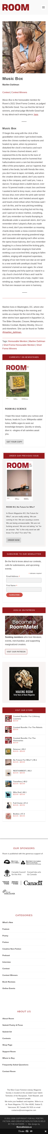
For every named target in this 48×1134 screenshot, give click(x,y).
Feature (5, 929)
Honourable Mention (17, 341)
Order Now (13, 540)
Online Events (8, 988)
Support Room (9, 1051)
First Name (11, 585)
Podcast (6, 955)
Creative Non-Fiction (11, 949)
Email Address (13, 576)
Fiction (5, 942)
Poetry (5, 936)
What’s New (7, 922)
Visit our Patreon (16, 652)
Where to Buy (8, 1058)
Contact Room (8, 1071)
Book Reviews (8, 982)
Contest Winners (19, 92)
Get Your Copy (14, 442)
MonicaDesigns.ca (24, 1127)
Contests (6, 1038)
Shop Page (7, 1045)
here (36, 114)
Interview (6, 962)
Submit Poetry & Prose (12, 1025)
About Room (8, 1018)
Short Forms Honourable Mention (19, 345)
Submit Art (7, 1032)
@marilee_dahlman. (12, 332)
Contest (6, 92)
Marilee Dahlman (37, 341)
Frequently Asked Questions (15, 1065)
